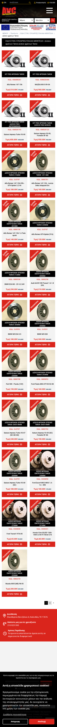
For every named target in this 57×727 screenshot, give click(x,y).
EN (5, 3)
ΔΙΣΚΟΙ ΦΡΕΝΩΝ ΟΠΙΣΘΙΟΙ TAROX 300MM (14, 324)
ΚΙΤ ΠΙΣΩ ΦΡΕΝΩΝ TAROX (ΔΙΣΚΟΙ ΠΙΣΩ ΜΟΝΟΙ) (42, 124)
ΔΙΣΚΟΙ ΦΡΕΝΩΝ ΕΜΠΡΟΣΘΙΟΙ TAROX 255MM (14, 573)
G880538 (16, 279)
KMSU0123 (45, 130)
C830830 (16, 529)
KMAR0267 (17, 80)
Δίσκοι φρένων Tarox (10, 36)
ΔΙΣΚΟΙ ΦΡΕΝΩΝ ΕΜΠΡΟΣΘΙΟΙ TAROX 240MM (14, 374)
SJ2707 (17, 429)
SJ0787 (17, 180)
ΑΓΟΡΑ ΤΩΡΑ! (13, 95)
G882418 (16, 579)
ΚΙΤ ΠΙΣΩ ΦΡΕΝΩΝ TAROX (14, 74)
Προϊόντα (14, 33)
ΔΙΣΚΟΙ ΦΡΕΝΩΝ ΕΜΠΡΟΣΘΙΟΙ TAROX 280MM (42, 274)
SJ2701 (17, 479)
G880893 (44, 379)
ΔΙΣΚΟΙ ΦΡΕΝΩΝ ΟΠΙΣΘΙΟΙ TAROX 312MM (14, 274)
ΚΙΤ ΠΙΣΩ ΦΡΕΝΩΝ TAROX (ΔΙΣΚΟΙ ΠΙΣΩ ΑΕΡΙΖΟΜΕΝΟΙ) (14, 124)
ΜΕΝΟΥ (5, 33)
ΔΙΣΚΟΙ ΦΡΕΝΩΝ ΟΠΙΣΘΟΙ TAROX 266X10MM (42, 424)
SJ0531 (45, 329)
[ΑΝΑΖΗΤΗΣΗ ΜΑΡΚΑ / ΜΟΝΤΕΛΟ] (52, 20)
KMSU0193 (17, 130)
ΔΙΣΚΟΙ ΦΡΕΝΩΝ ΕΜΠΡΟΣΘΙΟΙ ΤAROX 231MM (42, 523)
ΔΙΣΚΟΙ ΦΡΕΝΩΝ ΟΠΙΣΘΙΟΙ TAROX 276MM (14, 174)
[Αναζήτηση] (30, 2)
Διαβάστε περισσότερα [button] (14, 714)
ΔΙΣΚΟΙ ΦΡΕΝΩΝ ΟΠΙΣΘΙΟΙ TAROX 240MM (42, 224)
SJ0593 (17, 329)
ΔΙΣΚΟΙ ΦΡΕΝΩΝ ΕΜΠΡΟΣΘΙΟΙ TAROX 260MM (14, 473)
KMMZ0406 (44, 80)
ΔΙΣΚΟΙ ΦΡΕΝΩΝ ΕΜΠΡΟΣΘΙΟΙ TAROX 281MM (14, 224)
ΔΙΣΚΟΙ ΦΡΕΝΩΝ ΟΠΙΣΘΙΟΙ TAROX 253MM (42, 374)
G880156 (16, 229)
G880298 (44, 279)
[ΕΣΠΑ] (28, 27)
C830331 (44, 529)
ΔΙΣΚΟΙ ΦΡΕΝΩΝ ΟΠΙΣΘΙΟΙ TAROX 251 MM (42, 174)
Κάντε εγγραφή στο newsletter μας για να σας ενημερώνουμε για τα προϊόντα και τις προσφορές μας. (28, 676)
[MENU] (49, 10)
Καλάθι (52, 3)
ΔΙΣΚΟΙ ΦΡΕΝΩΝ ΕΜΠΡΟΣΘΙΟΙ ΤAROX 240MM (42, 473)
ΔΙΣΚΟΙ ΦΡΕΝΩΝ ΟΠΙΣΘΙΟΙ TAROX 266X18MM (14, 424)
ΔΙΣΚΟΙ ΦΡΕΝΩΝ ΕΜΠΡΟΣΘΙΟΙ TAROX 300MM (42, 324)
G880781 (44, 180)
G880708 (16, 379)
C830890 (44, 479)
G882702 (44, 429)
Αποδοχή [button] (42, 721)
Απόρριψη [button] (15, 721)
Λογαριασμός (41, 3)
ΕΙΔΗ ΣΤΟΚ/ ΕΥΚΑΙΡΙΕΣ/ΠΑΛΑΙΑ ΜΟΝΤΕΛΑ (36, 33)
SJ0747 (45, 229)
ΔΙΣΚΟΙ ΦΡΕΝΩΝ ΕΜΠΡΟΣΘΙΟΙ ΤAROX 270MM (14, 523)
